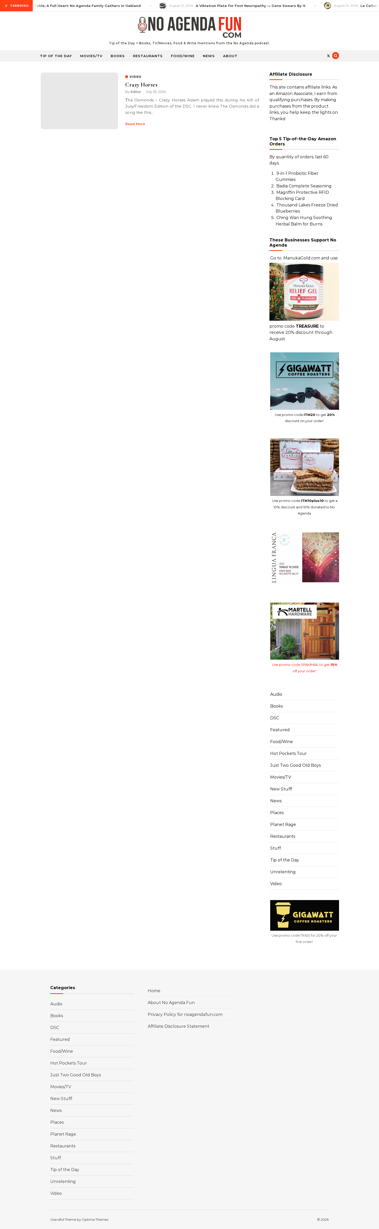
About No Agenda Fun (171, 1002)
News (209, 56)
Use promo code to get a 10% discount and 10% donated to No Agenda (304, 507)
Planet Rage (283, 824)
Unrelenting (283, 871)
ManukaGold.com (301, 258)
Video (276, 883)
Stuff (275, 848)
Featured (280, 729)
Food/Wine (183, 56)
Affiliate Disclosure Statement (178, 1026)
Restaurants (148, 56)
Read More (135, 124)
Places (277, 812)
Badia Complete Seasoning (304, 186)
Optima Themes (95, 1219)
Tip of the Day (56, 56)
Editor (135, 92)
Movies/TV (91, 56)
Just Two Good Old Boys (295, 765)
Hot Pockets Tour (288, 753)
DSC (274, 718)
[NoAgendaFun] (189, 28)
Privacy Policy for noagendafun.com (185, 1014)
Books (118, 56)
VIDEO (136, 77)
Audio (276, 694)
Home (154, 990)
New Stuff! (281, 789)
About (230, 56)
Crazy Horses (141, 84)
